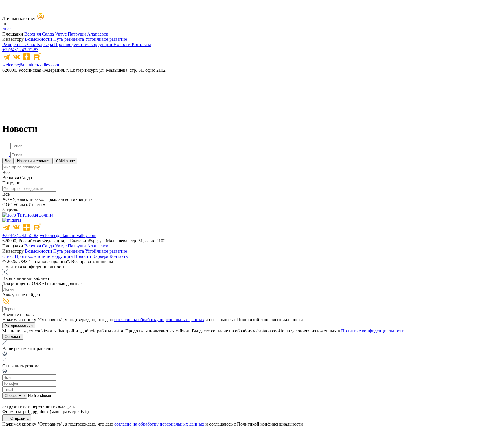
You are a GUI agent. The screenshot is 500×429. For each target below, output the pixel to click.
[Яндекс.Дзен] (27, 59)
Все (8, 161)
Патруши (77, 34)
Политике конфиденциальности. (373, 330)
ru (4, 28)
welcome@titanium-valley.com (30, 64)
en (9, 28)
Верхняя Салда (39, 34)
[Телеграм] (7, 59)
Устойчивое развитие (106, 39)
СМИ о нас (65, 161)
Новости (122, 44)
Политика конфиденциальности (34, 266)
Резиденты (13, 44)
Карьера (45, 44)
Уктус (61, 34)
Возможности (39, 39)
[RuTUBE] (36, 59)
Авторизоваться (19, 325)
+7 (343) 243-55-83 (20, 49)
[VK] (17, 59)
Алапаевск (97, 34)
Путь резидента (69, 39)
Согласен (13, 336)
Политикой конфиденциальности (270, 319)
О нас (31, 44)
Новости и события (33, 161)
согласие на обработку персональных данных (159, 319)
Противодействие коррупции (83, 44)
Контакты (141, 44)
